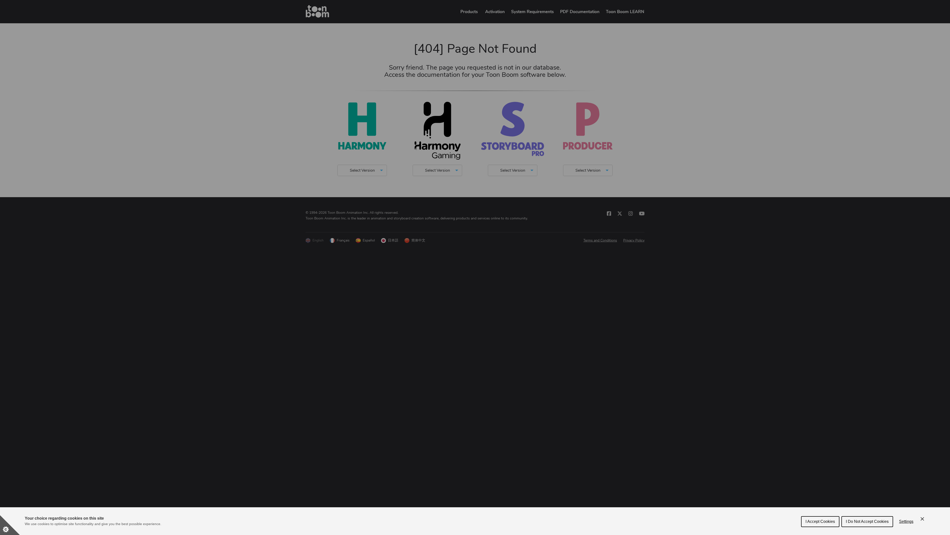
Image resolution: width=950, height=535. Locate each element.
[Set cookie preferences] (10, 525)
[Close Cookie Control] (922, 519)
